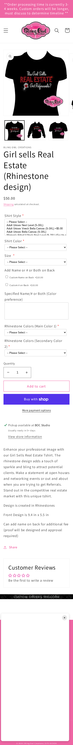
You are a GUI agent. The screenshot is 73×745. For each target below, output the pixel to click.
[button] (6, 30)
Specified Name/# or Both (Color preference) (30, 296)
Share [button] (13, 547)
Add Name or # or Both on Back (29, 270)
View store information (25, 436)
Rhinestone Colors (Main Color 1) (30, 326)
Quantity (9, 363)
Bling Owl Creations (34, 743)
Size (8, 255)
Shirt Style (12, 215)
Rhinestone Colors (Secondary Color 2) (33, 343)
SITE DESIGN (51, 743)
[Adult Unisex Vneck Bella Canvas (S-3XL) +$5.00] (35, 228)
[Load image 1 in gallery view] (14, 130)
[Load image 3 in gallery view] (58, 130)
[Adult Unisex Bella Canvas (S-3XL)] (35, 232)
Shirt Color (13, 241)
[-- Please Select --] (35, 222)
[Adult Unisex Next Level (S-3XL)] (35, 225)
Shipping (9, 204)
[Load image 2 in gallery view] (36, 130)
